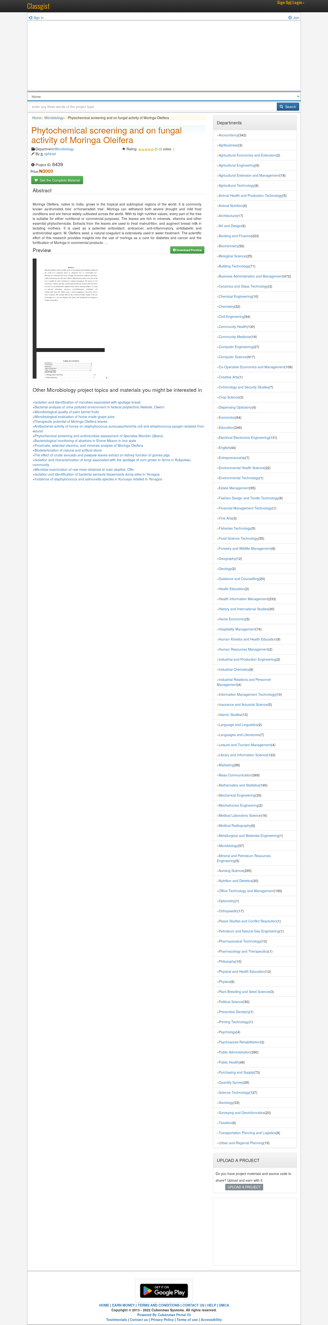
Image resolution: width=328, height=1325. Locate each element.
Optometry (227, 900)
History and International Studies (243, 608)
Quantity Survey (231, 1082)
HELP (211, 1305)
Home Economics (232, 619)
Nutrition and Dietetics (235, 880)
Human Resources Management (243, 649)
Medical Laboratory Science (240, 815)
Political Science (231, 1001)
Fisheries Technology (235, 528)
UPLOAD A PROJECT (244, 1187)
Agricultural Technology (236, 185)
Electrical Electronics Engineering (244, 437)
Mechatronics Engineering (238, 805)
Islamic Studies (230, 714)
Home (36, 117)
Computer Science (233, 356)
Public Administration (234, 1052)
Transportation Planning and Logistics (247, 1132)
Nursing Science (231, 870)
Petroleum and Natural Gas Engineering (249, 931)
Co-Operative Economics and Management (252, 366)
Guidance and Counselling (239, 578)
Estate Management (234, 487)
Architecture (228, 215)
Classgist (38, 6)
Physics (224, 981)
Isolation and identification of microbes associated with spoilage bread (87, 402)
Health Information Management (243, 598)
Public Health (229, 1062)
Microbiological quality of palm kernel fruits (67, 411)
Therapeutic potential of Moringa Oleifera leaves (70, 421)
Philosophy (227, 961)
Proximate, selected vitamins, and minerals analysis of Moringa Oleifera (89, 445)
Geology (225, 568)
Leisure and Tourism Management (245, 744)
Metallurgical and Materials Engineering (249, 835)
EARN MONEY (123, 1305)
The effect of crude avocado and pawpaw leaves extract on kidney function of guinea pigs (102, 455)
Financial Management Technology (245, 508)
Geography (227, 558)
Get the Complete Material (59, 180)
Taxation (225, 1122)
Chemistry (226, 306)
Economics (227, 417)
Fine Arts (225, 518)
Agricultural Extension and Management (249, 175)
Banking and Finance (235, 235)
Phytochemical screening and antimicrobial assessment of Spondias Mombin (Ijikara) (99, 435)
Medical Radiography (235, 825)
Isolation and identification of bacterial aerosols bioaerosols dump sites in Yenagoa (97, 474)
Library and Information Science (243, 754)
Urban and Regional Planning (241, 1142)
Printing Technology (234, 1021)
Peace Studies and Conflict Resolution (248, 921)
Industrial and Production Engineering (247, 659)
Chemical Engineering (235, 296)
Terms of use (187, 1319)
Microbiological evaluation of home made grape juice (75, 416)
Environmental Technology (239, 477)
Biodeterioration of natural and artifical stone (68, 450)
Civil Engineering (231, 316)
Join (296, 17)
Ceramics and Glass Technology (243, 286)
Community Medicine (235, 336)
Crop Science (229, 397)
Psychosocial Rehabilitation (239, 1042)
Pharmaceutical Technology (240, 941)
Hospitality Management (237, 629)
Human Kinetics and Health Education (247, 639)
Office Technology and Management (246, 890)
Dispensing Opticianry (235, 407)
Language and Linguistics (238, 724)
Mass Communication (235, 775)
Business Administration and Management (251, 276)
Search (290, 106)
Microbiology (54, 117)
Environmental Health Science (241, 467)
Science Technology (234, 1092)
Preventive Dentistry (234, 1011)
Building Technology (234, 266)
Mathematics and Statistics (239, 785)
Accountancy (228, 135)
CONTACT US (193, 1305)
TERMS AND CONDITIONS (159, 1305)
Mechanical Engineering (237, 795)
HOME (104, 1305)
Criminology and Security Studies (244, 387)
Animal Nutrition (231, 205)
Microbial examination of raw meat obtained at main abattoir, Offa (84, 469)
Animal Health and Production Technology (250, 195)
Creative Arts (228, 377)
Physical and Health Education (242, 971)
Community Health (233, 326)
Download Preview (189, 250)
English (224, 447)
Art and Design (230, 225)
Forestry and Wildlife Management (245, 548)
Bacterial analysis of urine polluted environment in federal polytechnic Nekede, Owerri (99, 407)
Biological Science (232, 256)
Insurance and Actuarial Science (243, 704)
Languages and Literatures (239, 734)
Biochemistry (228, 245)
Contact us (139, 1319)
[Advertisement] (164, 57)
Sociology (226, 1102)
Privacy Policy (162, 1319)
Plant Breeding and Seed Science (244, 991)
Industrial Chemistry (234, 669)
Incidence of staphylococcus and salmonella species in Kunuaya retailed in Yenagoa (98, 479)
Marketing (226, 764)
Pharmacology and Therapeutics (243, 951)
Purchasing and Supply (236, 1072)
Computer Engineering (236, 346)
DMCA (224, 1305)
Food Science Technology (238, 538)
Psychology (227, 1031)
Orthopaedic (228, 910)
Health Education (232, 588)
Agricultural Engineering (237, 165)
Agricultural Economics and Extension (247, 155)
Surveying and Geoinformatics (242, 1112)
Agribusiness (228, 145)
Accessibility (211, 1319)
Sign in (38, 17)
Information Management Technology (247, 694)
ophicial (50, 153)
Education (226, 427)
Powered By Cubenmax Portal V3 (164, 1314)
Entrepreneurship (232, 457)
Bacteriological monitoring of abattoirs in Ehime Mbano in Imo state (85, 440)
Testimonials (116, 1319)
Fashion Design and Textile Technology (249, 498)
